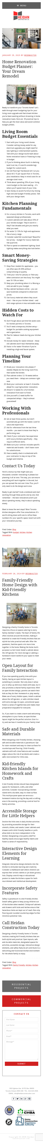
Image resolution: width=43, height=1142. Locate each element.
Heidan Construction (21, 15)
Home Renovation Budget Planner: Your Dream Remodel (19, 68)
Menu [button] (23, 5)
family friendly (19, 965)
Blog (14, 529)
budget (16, 532)
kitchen (22, 532)
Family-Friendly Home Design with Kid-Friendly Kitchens (19, 587)
